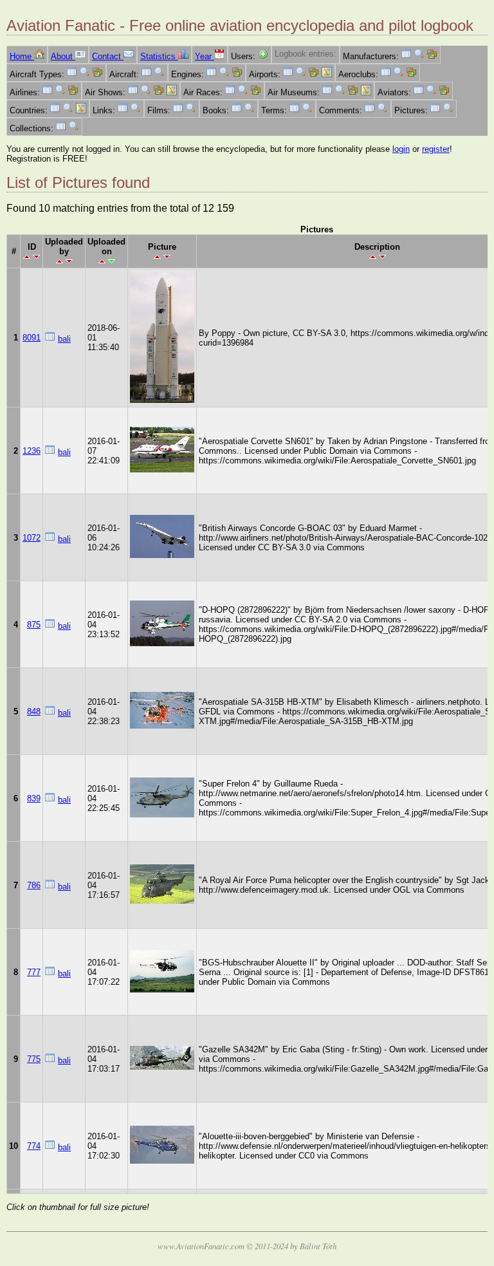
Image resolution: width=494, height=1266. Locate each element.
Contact (108, 56)
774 (34, 1146)
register (436, 149)
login (401, 149)
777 (34, 972)
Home (22, 56)
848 (34, 711)
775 (34, 1059)
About (63, 56)
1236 (32, 451)
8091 (32, 337)
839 (34, 798)
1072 (32, 538)
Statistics (159, 56)
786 (34, 885)
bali (64, 339)
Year (204, 56)
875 (34, 624)
